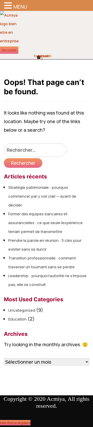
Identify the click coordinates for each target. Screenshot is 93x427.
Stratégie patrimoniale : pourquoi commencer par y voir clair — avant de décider (42, 196)
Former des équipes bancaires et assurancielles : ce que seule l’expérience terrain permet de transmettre (45, 222)
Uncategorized (21, 310)
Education (17, 319)
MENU (20, 6)
